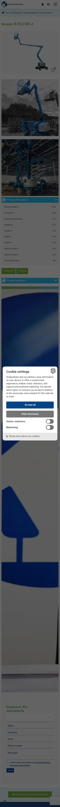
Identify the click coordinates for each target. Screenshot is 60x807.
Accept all (30, 404)
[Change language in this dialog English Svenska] (52, 371)
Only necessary (30, 414)
